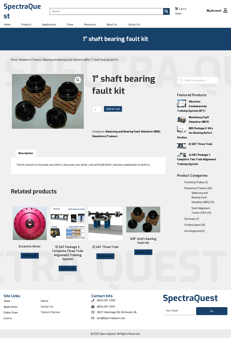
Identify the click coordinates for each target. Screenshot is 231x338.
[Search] (166, 11)
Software (189, 219)
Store (14, 60)
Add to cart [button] (30, 255)
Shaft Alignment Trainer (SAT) (200, 210)
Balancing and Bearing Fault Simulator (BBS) (66, 60)
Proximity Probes (194, 182)
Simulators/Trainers (30, 60)
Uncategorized (192, 231)
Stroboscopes (192, 225)
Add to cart (113, 108)
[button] (78, 80)
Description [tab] (25, 153)
